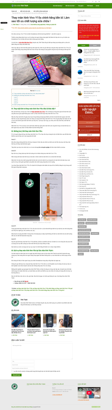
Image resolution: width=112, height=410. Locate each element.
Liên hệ (97, 5)
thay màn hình (82, 226)
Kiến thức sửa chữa (70, 5)
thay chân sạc (82, 219)
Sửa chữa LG (82, 165)
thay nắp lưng (94, 250)
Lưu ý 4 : (16, 102)
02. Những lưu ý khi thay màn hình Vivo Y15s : (23, 95)
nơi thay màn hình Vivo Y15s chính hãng (43, 288)
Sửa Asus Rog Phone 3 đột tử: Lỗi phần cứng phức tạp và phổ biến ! (65, 331)
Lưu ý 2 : (16, 99)
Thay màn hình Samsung (85, 192)
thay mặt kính (95, 233)
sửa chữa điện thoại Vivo (25, 42)
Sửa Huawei (82, 180)
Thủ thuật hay (82, 206)
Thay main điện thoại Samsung (87, 190)
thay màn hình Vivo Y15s (19, 290)
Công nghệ (80, 5)
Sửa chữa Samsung (57, 5)
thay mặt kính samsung (84, 247)
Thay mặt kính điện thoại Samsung (87, 194)
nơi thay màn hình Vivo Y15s (24, 288)
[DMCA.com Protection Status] (96, 407)
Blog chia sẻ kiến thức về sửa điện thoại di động (21, 406)
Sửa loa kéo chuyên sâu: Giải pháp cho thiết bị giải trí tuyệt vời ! (49, 331)
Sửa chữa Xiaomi (83, 167)
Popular (83, 45)
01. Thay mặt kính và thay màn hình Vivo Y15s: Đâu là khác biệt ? (28, 93)
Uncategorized (82, 210)
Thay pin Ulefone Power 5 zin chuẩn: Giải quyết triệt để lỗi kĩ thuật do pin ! (34, 331)
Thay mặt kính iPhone (84, 196)
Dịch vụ (81, 155)
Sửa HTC (81, 178)
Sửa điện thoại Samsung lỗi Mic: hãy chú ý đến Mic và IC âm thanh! (92, 60)
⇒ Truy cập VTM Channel (83, 400)
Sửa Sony (81, 186)
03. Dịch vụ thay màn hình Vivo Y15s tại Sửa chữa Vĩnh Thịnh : (28, 104)
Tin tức (81, 208)
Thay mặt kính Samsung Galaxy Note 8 (88, 202)
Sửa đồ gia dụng (83, 176)
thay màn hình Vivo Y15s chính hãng (37, 290)
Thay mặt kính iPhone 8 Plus (86, 198)
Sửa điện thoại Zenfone (85, 174)
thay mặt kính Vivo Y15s (38, 111)
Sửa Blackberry (83, 157)
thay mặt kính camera (84, 237)
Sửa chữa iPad (82, 159)
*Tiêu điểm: (31, 28)
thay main (81, 223)
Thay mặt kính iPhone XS (85, 200)
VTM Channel (90, 5)
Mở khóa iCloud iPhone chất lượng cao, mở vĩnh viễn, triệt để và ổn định (92, 83)
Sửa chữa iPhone (83, 161)
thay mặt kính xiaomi (83, 250)
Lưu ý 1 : (16, 97)
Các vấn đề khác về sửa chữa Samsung (89, 149)
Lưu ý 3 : (16, 101)
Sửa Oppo (81, 182)
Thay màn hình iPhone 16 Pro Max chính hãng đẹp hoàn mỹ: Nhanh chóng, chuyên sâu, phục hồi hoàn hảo (43, 1)
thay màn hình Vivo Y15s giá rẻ (55, 290)
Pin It (2, 29)
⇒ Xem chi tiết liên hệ (57, 394)
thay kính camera (92, 219)
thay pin (81, 254)
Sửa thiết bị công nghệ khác (41, 11)
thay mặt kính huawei (84, 240)
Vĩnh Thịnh (15, 24)
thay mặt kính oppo (83, 243)
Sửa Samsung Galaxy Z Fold (86, 184)
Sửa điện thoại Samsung (85, 169)
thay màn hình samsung (84, 230)
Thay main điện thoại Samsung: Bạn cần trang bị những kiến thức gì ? (92, 72)
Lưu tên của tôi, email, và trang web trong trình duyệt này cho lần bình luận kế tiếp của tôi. (36, 371)
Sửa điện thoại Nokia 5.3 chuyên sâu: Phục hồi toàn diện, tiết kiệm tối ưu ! (17, 331)
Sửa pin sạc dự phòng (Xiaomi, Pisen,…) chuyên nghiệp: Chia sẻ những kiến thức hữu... (92, 51)
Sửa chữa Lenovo (83, 163)
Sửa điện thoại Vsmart (84, 172)
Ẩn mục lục (37, 90)
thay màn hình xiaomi (84, 233)
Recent (95, 45)
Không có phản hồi (51, 24)
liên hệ (26, 281)
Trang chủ (14, 11)
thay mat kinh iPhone (91, 223)
